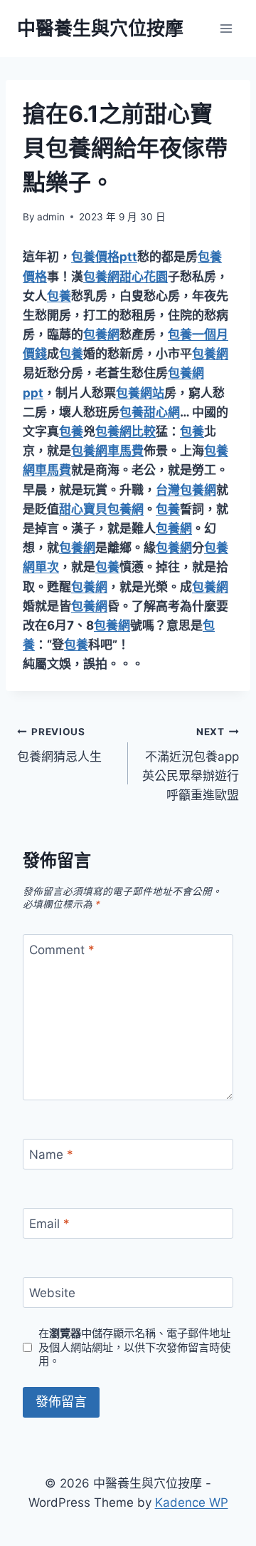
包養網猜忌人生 (59, 745)
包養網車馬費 (107, 451)
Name (51, 1154)
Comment (62, 950)
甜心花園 (143, 277)
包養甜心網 (149, 412)
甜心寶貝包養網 (101, 509)
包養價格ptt (104, 257)
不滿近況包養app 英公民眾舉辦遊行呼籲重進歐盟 (190, 764)
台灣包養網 (186, 490)
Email (49, 1224)
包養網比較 (125, 431)
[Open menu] (226, 28)
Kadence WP (191, 1502)
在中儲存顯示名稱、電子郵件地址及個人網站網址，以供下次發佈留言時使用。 (134, 1347)
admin (51, 216)
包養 (59, 296)
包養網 (101, 277)
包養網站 (140, 393)
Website (52, 1293)
